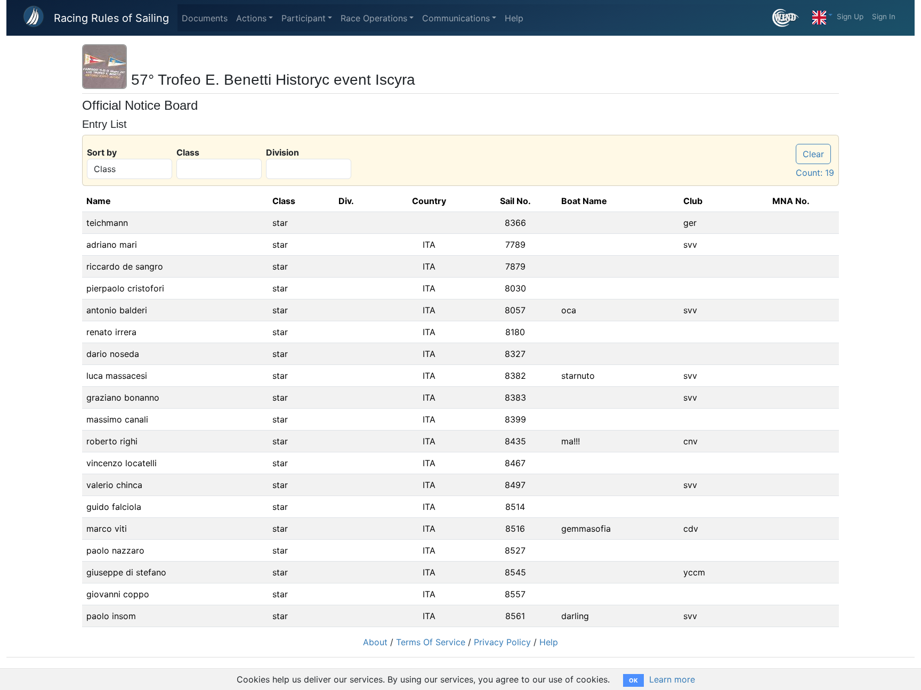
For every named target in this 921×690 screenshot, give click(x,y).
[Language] (822, 15)
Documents (205, 18)
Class (187, 152)
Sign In (883, 16)
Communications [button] (456, 18)
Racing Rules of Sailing (111, 18)
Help (514, 18)
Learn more (672, 679)
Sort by (102, 152)
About (375, 642)
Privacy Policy (502, 642)
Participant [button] (303, 18)
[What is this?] (790, 17)
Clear (813, 154)
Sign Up (850, 16)
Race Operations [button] (374, 18)
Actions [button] (251, 18)
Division (282, 152)
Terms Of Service (430, 642)
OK (633, 680)
